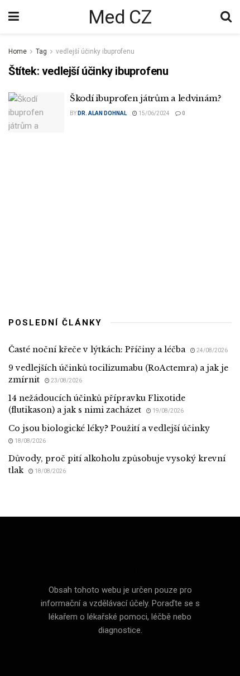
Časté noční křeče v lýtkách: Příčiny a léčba (96, 349)
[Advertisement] (120, 222)
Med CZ (119, 16)
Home (17, 51)
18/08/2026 (29, 441)
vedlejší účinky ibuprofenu (95, 51)
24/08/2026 (211, 350)
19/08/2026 (167, 411)
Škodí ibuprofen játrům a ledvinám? (146, 98)
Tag (41, 51)
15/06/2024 (153, 113)
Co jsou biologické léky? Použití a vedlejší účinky (109, 428)
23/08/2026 (66, 380)
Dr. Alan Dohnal (102, 113)
